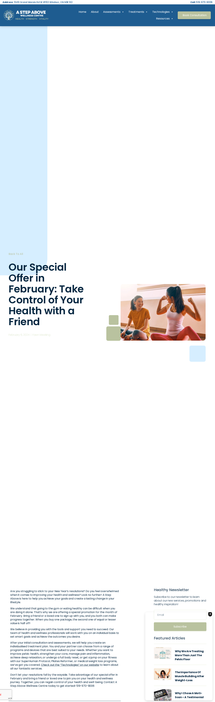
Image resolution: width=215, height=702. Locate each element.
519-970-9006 (201, 2)
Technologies (161, 12)
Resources (163, 18)
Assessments (111, 12)
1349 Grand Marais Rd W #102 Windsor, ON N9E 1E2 (37, 2)
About (95, 12)
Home (82, 12)
